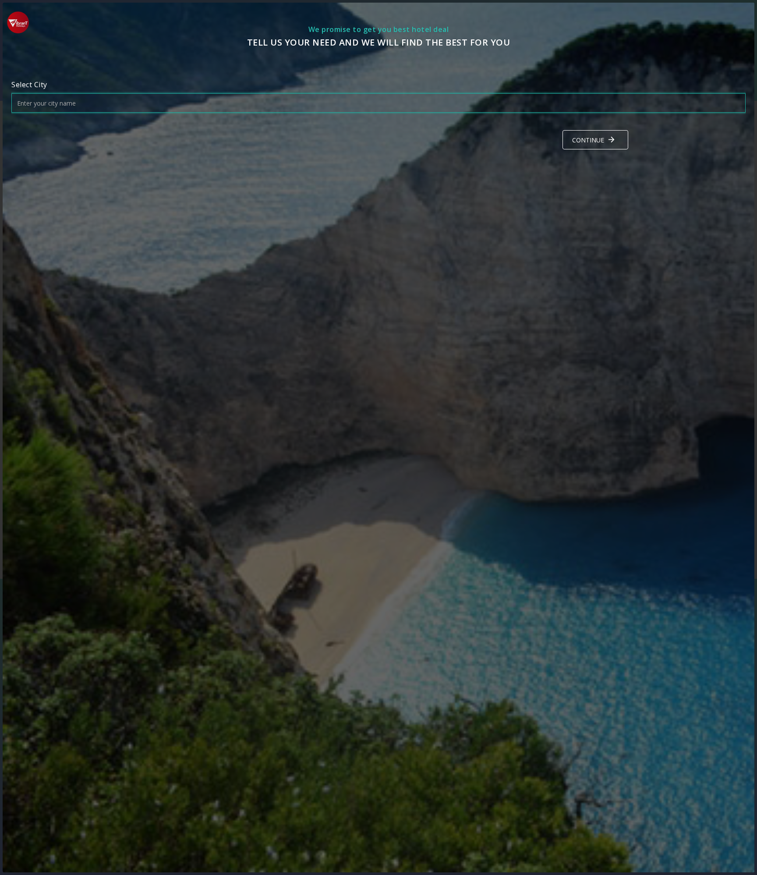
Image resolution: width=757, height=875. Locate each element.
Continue (588, 140)
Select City (29, 84)
